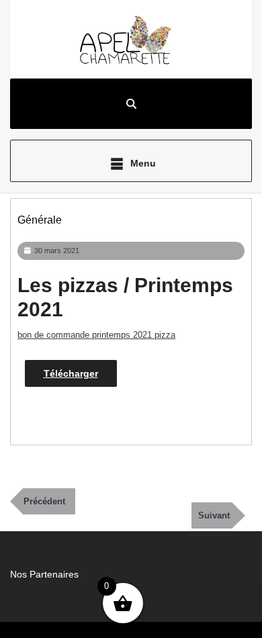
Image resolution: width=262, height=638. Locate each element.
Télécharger (71, 373)
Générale (39, 220)
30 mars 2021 (56, 250)
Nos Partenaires (44, 574)
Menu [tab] (142, 163)
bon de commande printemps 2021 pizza (96, 335)
